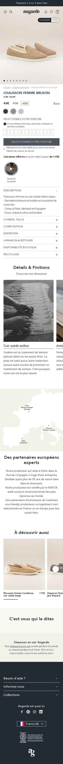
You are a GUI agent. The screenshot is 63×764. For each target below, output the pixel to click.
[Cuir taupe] (13, 111)
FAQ (60, 721)
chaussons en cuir (20, 646)
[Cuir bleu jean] (5, 111)
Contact (60, 733)
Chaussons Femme (20, 87)
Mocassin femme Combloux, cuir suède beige (19, 594)
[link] (24, 564)
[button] (46, 12)
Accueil (7, 87)
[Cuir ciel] (21, 111)
